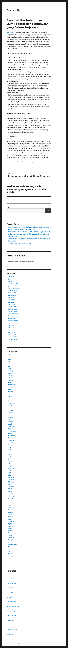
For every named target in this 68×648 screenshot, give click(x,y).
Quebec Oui (14, 10)
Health (10, 438)
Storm (10, 528)
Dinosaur (11, 403)
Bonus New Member (13, 606)
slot (8, 625)
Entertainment (13, 408)
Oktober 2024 (12, 318)
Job (9, 463)
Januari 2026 (12, 286)
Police (10, 500)
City (9, 389)
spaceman (11, 521)
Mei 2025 (11, 302)
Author (10, 366)
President (11, 503)
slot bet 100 (10, 574)
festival (10, 417)
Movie (10, 489)
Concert (11, 391)
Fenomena (11, 415)
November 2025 (13, 290)
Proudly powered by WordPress (22, 643)
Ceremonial (12, 384)
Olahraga (11, 496)
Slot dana (10, 592)
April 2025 (11, 304)
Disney (10, 405)
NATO (10, 493)
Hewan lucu (12, 440)
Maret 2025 (12, 307)
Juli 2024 (11, 325)
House (10, 449)
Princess (11, 507)
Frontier (11, 426)
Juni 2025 (11, 300)
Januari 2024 (12, 339)
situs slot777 (11, 611)
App (9, 361)
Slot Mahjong (11, 601)
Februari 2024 (13, 337)
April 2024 (11, 332)
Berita (10, 373)
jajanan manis (13, 459)
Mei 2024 (11, 330)
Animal (10, 357)
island (10, 456)
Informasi (11, 452)
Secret (10, 514)
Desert (10, 401)
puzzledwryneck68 (14, 162)
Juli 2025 (11, 297)
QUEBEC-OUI (11, 32)
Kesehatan (11, 468)
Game (10, 429)
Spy (9, 526)
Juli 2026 (11, 276)
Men (9, 484)
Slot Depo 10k (11, 583)
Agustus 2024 (12, 323)
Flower (10, 422)
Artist (10, 364)
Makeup (11, 479)
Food (10, 424)
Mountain (11, 486)
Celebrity (11, 382)
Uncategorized (32, 162)
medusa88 (10, 634)
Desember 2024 (13, 313)
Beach (10, 368)
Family (10, 410)
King (10, 470)
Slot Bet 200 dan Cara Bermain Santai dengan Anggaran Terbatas (29, 232)
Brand (10, 378)
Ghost (10, 433)
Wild (9, 551)
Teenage (11, 537)
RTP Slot (9, 578)
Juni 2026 (11, 279)
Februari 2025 (13, 309)
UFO (9, 542)
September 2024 (13, 320)
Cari (8, 207)
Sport (10, 524)
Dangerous (12, 396)
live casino (10, 588)
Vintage (11, 547)
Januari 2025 (12, 311)
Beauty (10, 371)
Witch (10, 554)
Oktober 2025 (12, 293)
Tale (9, 533)
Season (10, 512)
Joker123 (9, 597)
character (11, 387)
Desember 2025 (13, 288)
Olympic (11, 498)
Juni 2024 (11, 327)
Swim (10, 530)
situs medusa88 (12, 629)
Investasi (11, 454)
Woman (11, 556)
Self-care (11, 517)
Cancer (10, 380)
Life (9, 475)
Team (10, 535)
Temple (10, 540)
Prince (10, 505)
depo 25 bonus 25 (12, 615)
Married (11, 482)
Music (10, 491)
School (10, 510)
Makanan (11, 477)
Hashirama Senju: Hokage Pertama (19, 243)
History (10, 442)
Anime (10, 359)
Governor (11, 435)
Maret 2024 (12, 334)
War (9, 549)
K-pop (10, 466)
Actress (10, 354)
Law (9, 473)
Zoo (9, 558)
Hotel (10, 447)
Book (10, 375)
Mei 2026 (11, 281)
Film (9, 419)
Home (10, 445)
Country (11, 394)
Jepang (10, 461)
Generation (12, 431)
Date (9, 398)
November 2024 (13, 316)
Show (10, 519)
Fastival (11, 412)
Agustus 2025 (12, 295)
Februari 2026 (13, 283)
